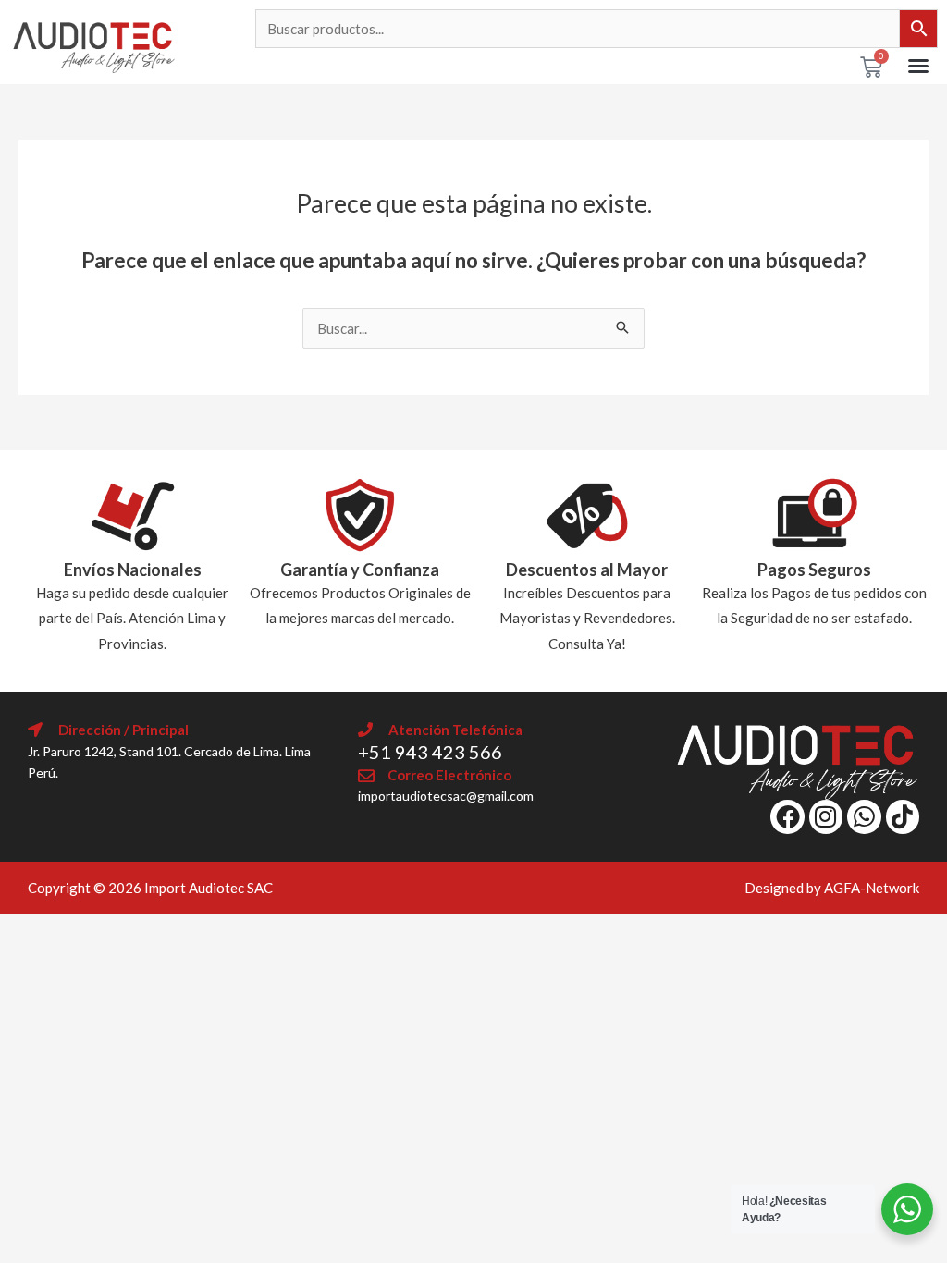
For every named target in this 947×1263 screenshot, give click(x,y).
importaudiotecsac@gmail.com (446, 795)
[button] (918, 65)
